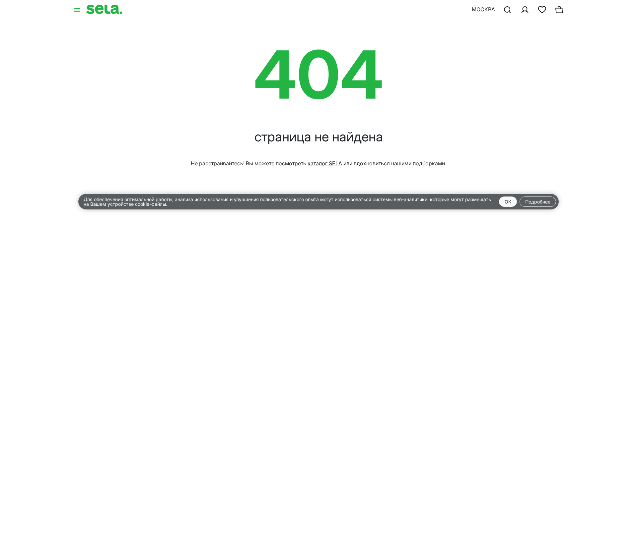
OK (508, 201)
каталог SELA (325, 163)
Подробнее (537, 201)
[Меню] (78, 9)
